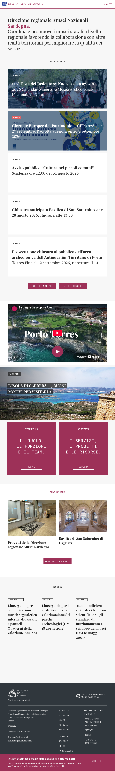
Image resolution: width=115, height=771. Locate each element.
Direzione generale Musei (19, 700)
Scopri (31, 467)
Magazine (64, 729)
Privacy (89, 730)
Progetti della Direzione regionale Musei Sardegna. (29, 544)
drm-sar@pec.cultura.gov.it (20, 740)
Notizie (63, 725)
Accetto (96, 761)
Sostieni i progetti (57, 561)
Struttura (65, 710)
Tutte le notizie (41, 286)
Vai (18, 411)
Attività (64, 715)
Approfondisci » (57, 89)
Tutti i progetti (73, 286)
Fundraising (66, 750)
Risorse (63, 741)
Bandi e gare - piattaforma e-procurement (94, 722)
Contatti (64, 736)
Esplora (83, 467)
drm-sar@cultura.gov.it (18, 737)
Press (62, 746)
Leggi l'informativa (16, 763)
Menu (106, 4)
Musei (62, 720)
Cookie (88, 735)
